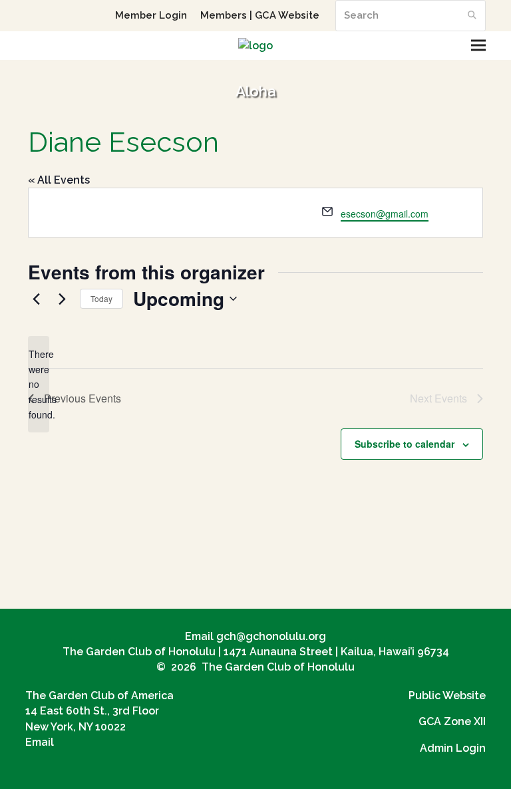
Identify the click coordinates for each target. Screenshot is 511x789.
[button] (478, 45)
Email (39, 742)
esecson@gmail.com (384, 213)
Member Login (151, 15)
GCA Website (287, 15)
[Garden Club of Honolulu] (255, 45)
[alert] (38, 384)
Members (223, 15)
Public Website (447, 695)
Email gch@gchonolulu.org (255, 636)
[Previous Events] (36, 299)
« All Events (59, 180)
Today (101, 298)
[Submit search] (472, 15)
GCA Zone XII (452, 721)
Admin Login (453, 748)
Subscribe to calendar (404, 443)
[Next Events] (62, 299)
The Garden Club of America (99, 695)
